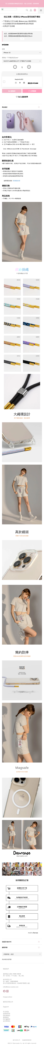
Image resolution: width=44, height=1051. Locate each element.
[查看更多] (22, 40)
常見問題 (6, 1012)
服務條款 (6, 1017)
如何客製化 (6, 1021)
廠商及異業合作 (8, 1002)
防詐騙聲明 (6, 1019)
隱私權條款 (6, 1015)
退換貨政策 (16, 181)
